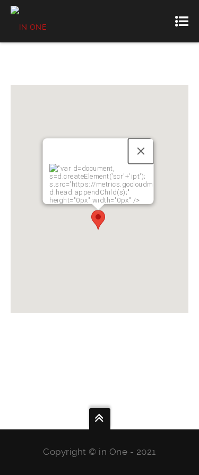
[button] (98, 220)
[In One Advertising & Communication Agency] (52, 21)
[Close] (140, 151)
